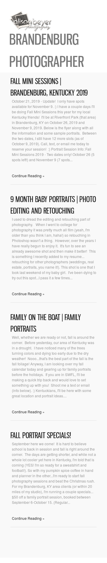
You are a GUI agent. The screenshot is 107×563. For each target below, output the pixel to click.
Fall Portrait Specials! (40, 435)
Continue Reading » (28, 175)
